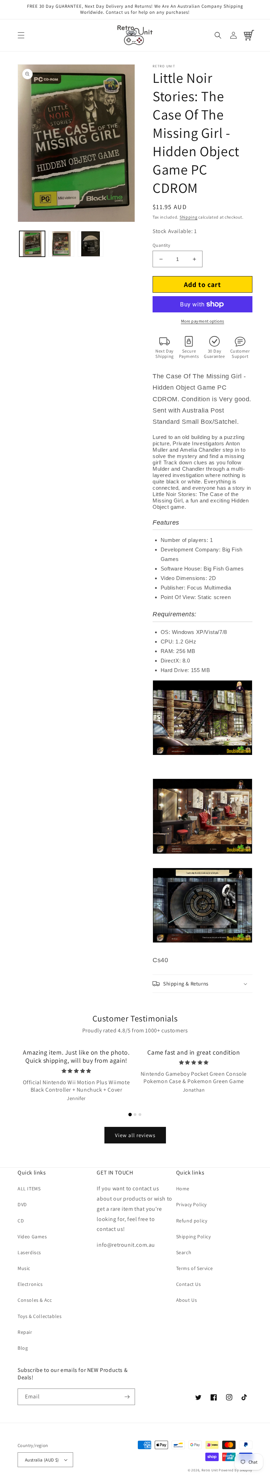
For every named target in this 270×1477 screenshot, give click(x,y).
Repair (25, 1332)
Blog (23, 1348)
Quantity (161, 245)
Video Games (32, 1236)
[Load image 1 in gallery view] (32, 244)
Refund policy (191, 1220)
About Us (186, 1300)
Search (184, 1252)
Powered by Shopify (235, 1470)
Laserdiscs (29, 1252)
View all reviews (135, 1135)
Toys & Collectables (40, 1316)
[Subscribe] (127, 1396)
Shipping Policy (193, 1236)
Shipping (189, 217)
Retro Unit (209, 1470)
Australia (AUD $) (42, 1460)
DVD (22, 1204)
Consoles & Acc (35, 1300)
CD (21, 1220)
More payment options (202, 321)
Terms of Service (194, 1268)
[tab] (130, 1115)
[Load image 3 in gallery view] (90, 244)
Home (182, 1188)
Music (24, 1268)
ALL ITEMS (29, 1188)
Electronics (30, 1284)
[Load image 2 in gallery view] (61, 244)
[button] (21, 35)
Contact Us (188, 1284)
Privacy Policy (191, 1204)
